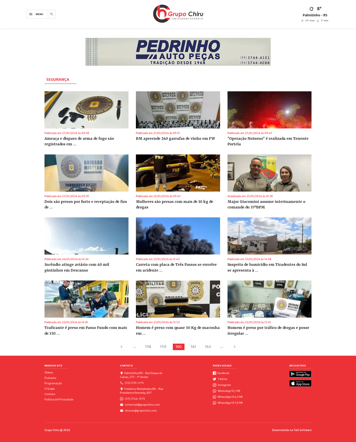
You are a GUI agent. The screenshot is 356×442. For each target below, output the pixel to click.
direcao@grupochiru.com (140, 410)
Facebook (223, 373)
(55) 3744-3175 (134, 398)
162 (208, 346)
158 (148, 346)
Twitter (222, 379)
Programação (53, 383)
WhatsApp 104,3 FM (230, 397)
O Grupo (49, 388)
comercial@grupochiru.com (142, 404)
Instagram (224, 385)
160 (179, 346)
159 (163, 346)
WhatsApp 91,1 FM (228, 391)
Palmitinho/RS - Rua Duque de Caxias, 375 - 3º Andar (141, 375)
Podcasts (50, 378)
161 (193, 346)
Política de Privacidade (58, 399)
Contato (49, 394)
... (134, 346)
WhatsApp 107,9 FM (230, 403)
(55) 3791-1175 (134, 383)
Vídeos (48, 372)
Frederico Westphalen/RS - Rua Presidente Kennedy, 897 (141, 390)
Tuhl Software (303, 430)
